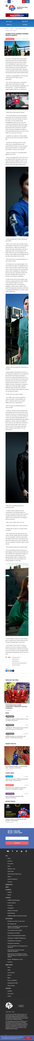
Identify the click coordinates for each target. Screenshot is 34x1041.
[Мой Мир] (11, 671)
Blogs (9, 977)
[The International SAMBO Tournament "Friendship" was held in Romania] (17, 692)
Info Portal (25, 21)
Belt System (9, 21)
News (12, 28)
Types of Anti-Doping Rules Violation (17, 935)
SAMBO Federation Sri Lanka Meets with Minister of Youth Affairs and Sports (16, 737)
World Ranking (11, 913)
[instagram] (26, 851)
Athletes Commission (13, 910)
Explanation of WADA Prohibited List (17, 938)
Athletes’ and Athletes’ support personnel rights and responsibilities (18, 927)
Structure (10, 861)
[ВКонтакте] (6, 671)
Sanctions (10, 962)
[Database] (28, 1)
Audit (9, 866)
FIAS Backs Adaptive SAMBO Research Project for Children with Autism (17, 720)
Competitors (11, 908)
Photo (9, 967)
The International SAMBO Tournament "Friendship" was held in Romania (16, 707)
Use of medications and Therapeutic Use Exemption (17, 946)
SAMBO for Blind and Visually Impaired (17, 915)
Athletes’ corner (11, 868)
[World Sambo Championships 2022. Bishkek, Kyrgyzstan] (17, 811)
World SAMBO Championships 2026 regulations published (14, 797)
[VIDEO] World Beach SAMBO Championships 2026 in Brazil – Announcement (17, 780)
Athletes (8, 897)
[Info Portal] (24, 1)
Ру (6, 1)
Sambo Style (15, 659)
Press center (9, 964)
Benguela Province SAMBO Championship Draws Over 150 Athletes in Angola (16, 788)
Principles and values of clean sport (16, 921)
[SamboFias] (9, 1005)
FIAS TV (10, 975)
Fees (13, 1)
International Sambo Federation (22, 8)
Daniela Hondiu (16, 664)
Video (9, 970)
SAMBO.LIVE (9, 24)
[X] (13, 671)
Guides (9, 996)
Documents (10, 863)
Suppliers (8, 988)
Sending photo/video (13, 983)
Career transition (12, 902)
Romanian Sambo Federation (19, 663)
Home (7, 28)
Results (9, 894)
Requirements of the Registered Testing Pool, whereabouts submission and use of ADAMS (18, 955)
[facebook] (12, 851)
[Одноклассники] (9, 671)
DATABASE (25, 24)
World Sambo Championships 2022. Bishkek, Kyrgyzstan (16, 820)
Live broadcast (11, 972)
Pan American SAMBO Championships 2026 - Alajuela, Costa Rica (16, 767)
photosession (15, 661)
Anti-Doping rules (12, 923)
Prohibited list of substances (14, 940)
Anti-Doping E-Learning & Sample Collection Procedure (16, 950)
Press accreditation (12, 980)
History (9, 876)
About (9, 858)
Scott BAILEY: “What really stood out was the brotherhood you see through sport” (17, 728)
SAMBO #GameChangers (14, 900)
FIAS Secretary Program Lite (14, 874)
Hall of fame (11, 871)
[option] (17, 696)
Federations (9, 884)
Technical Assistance (12, 879)
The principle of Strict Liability (15, 930)
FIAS (7, 855)
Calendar (8, 889)
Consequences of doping (14, 933)
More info (18, 1038)
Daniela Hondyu (16, 657)
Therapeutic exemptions (13, 943)
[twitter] (17, 851)
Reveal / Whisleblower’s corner (15, 959)
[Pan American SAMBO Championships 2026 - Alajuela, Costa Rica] (17, 755)
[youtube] (21, 851)
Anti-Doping (9, 918)
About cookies (11, 985)
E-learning (10, 905)
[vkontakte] (8, 851)
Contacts (10, 881)
